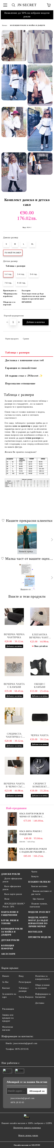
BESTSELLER (35, 932)
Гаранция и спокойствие (21, 367)
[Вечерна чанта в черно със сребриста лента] (14, 765)
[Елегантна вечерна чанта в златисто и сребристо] (39, 616)
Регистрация (25, 982)
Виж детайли (41, 646)
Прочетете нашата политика (27, 1128)
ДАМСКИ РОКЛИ (10, 874)
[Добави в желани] (46, 314)
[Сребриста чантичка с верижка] (14, 715)
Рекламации (8, 1009)
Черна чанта (40, 735)
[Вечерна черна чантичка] (14, 616)
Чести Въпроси (26, 997)
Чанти (34, 872)
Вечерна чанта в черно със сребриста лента (14, 785)
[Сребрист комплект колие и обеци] (39, 765)
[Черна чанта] (39, 717)
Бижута (35, 876)
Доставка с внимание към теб (24, 360)
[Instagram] (12, 1055)
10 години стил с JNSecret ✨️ (24, 375)
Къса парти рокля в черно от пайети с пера (32, 815)
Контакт (6, 988)
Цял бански (38, 899)
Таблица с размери (15, 266)
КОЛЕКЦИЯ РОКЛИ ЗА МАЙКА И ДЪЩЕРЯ (27, 25)
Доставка (39, 1003)
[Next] (51, 539)
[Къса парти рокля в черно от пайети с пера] (12, 819)
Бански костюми (39, 886)
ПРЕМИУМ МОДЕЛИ (39, 937)
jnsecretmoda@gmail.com (25, 1043)
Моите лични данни (28, 1135)
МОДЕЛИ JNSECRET (39, 912)
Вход (21, 976)
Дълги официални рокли (12, 880)
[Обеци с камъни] (39, 666)
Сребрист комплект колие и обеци (39, 785)
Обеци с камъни (39, 685)
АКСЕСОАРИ (8, 954)
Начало (4, 25)
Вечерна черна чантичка (14, 636)
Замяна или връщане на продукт (8, 1018)
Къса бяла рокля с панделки (31, 832)
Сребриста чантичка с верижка (14, 735)
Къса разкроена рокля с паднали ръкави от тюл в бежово (33, 851)
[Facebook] (5, 1055)
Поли (6, 899)
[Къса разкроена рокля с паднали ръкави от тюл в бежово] (12, 854)
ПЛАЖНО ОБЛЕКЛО (39, 882)
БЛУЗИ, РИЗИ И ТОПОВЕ (9, 922)
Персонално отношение (20, 383)
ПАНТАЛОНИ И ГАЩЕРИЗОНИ (9, 913)
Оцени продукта (11, 339)
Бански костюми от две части (41, 892)
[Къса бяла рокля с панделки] (12, 836)
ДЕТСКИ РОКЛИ (10, 940)
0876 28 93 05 (21, 1049)
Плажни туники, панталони (39, 905)
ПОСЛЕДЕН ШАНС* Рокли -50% (14, 905)
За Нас (5, 982)
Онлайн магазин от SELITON (27, 1145)
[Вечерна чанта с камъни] (14, 666)
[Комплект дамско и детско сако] (14, 45)
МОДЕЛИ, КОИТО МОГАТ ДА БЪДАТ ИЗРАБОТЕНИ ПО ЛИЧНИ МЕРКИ (38, 922)
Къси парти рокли (13, 894)
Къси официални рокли (12, 887)
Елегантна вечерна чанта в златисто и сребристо (39, 636)
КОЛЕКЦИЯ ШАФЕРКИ (7, 947)
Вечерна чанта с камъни (14, 685)
